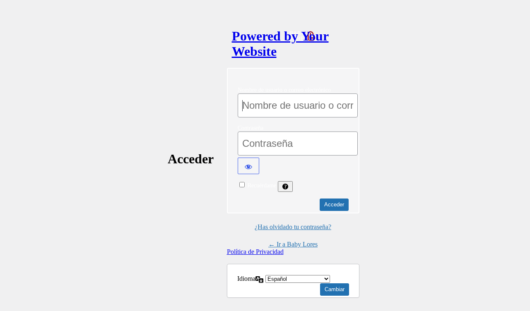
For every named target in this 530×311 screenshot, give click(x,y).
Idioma (246, 278)
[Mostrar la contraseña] (248, 166)
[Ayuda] (285, 186)
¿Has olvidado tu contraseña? (293, 226)
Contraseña (250, 128)
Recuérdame (262, 185)
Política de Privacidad (255, 251)
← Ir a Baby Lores (293, 244)
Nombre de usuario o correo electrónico (284, 90)
